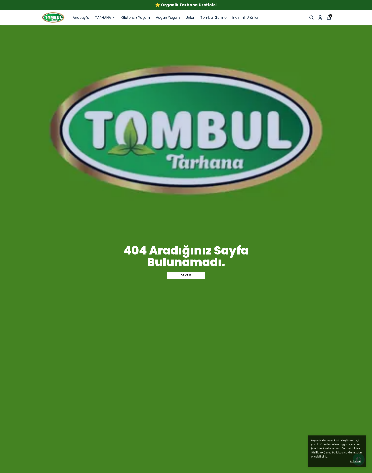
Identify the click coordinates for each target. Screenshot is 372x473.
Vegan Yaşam (168, 17)
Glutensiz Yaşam (135, 17)
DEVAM (186, 275)
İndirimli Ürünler (245, 17)
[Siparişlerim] (320, 17)
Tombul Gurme (213, 17)
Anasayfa (81, 17)
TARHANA (103, 17)
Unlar (190, 17)
